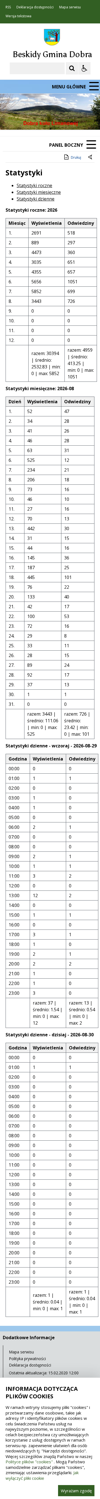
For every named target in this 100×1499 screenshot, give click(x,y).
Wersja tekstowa (18, 16)
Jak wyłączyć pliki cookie (42, 1475)
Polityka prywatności (27, 1358)
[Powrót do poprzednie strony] (90, 157)
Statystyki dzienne (35, 199)
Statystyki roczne (34, 185)
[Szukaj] (72, 68)
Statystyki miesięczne (39, 192)
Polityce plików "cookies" (29, 1461)
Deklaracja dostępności (35, 7)
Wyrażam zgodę (76, 1490)
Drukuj (76, 157)
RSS (8, 7)
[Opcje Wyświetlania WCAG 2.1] (84, 68)
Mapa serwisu (70, 7)
